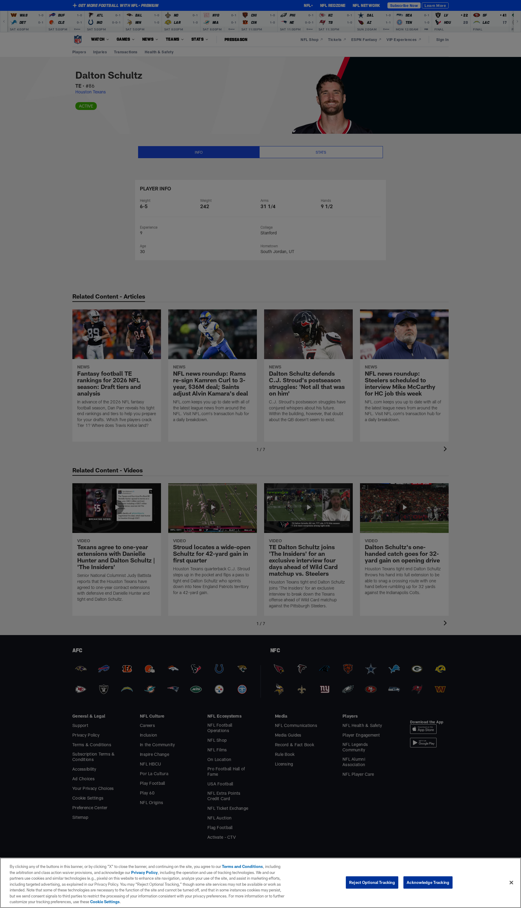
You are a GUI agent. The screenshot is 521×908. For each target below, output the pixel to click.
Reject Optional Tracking (372, 882)
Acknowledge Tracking (428, 882)
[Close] (511, 882)
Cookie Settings (105, 901)
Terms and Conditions (242, 866)
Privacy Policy (144, 872)
